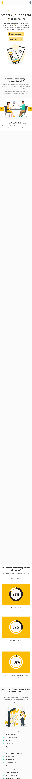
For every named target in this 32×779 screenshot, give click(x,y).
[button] (2, 109)
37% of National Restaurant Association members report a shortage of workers (16, 643)
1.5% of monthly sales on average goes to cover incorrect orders (16, 676)
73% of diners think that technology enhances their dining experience (16, 609)
